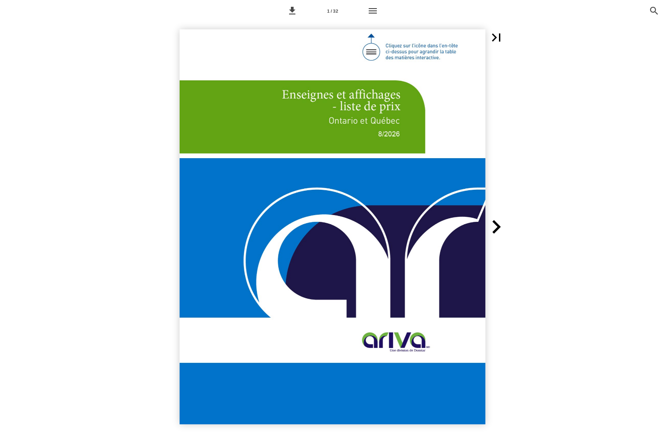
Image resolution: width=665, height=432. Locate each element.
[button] (292, 11)
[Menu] (373, 11)
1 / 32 (332, 11)
